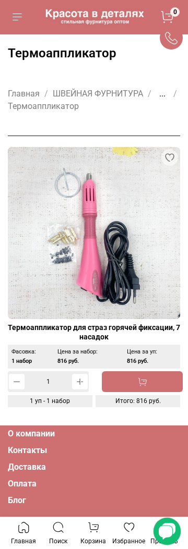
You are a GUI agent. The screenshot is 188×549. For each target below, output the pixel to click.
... (162, 94)
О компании (31, 433)
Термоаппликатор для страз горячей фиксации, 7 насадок (94, 332)
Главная (24, 94)
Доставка (27, 467)
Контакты (27, 450)
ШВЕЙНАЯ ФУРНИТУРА (98, 94)
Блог (17, 500)
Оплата (22, 484)
